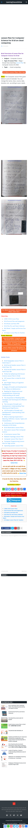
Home (3, 823)
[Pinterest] (15, 528)
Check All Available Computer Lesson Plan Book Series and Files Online (14, 339)
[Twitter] (12, 528)
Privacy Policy (22, 823)
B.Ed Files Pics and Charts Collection (14, 326)
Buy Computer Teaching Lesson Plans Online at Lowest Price (14, 343)
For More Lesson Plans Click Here (14, 72)
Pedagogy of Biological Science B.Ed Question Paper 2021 (17, 763)
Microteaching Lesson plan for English (15, 718)
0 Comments (5, 46)
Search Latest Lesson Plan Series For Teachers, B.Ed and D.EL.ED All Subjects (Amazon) (14, 349)
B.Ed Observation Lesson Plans (14, 427)
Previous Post (5, 571)
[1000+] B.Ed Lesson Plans (11, 319)
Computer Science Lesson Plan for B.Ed (13, 355)
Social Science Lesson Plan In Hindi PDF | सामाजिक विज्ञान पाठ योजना (16, 725)
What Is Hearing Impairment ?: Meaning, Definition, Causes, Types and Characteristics (14, 419)
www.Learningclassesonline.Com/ (11, 353)
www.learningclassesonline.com (14, 820)
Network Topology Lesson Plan (14, 436)
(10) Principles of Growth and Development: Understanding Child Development (13, 412)
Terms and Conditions (12, 823)
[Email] (18, 528)
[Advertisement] (14, 20)
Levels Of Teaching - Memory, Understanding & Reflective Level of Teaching (17, 752)
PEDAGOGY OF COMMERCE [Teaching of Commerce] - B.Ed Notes (17, 757)
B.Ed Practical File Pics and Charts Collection (16, 712)
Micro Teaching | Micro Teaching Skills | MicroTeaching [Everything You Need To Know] (16, 707)
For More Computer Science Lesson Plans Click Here (14, 310)
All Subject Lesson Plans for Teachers (14, 332)
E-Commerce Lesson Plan (12, 434)
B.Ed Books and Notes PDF (11, 323)
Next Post (24, 571)
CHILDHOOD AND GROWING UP (15, 730)
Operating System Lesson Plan (13, 446)
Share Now (22, 473)
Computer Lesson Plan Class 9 (13, 439)
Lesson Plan (19, 63)
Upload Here (14, 463)
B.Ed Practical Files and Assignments (14, 321)
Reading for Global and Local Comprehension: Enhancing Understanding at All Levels (12, 393)
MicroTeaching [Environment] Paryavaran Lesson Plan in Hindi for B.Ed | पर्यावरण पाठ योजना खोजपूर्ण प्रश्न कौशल (17, 746)
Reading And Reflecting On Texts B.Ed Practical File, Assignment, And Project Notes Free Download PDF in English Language (17, 739)
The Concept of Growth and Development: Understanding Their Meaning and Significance (13, 406)
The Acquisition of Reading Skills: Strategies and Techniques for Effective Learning (14, 400)
